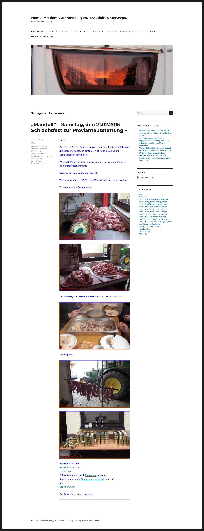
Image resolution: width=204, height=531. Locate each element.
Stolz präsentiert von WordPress (88, 521)
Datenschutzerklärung (42, 36)
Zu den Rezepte (145, 232)
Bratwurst (64, 467)
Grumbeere (87, 479)
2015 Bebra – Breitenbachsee (150, 227)
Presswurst (90, 475)
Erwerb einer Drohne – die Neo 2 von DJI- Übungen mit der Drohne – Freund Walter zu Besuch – (155, 133)
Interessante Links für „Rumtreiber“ (87, 31)
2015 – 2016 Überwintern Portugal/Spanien (155, 222)
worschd (99, 479)
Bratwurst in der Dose (39, 146)
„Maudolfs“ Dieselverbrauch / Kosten (124, 31)
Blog (33, 143)
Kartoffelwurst (36, 156)
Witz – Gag (143, 234)
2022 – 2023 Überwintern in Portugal (153, 204)
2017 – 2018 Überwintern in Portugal (153, 217)
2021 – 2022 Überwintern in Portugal (153, 207)
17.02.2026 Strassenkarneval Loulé (152, 153)
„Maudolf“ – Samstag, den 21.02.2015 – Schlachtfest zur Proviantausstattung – (79, 127)
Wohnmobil (143, 197)
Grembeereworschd (39, 153)
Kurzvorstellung (38, 31)
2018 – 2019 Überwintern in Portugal (153, 214)
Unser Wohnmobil (58, 31)
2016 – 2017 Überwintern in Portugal (153, 219)
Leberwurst (65, 471)
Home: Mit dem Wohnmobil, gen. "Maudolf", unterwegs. (79, 18)
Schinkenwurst (67, 487)
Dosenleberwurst (37, 151)
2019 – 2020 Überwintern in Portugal (153, 212)
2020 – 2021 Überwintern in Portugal (153, 209)
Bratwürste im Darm (39, 149)
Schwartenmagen (38, 163)
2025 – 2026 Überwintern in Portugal (153, 199)
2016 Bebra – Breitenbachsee (150, 224)
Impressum (149, 31)
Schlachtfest (36, 161)
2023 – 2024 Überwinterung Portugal (153, 202)
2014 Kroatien (144, 229)
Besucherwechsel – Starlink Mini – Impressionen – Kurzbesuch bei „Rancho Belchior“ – (155, 157)
